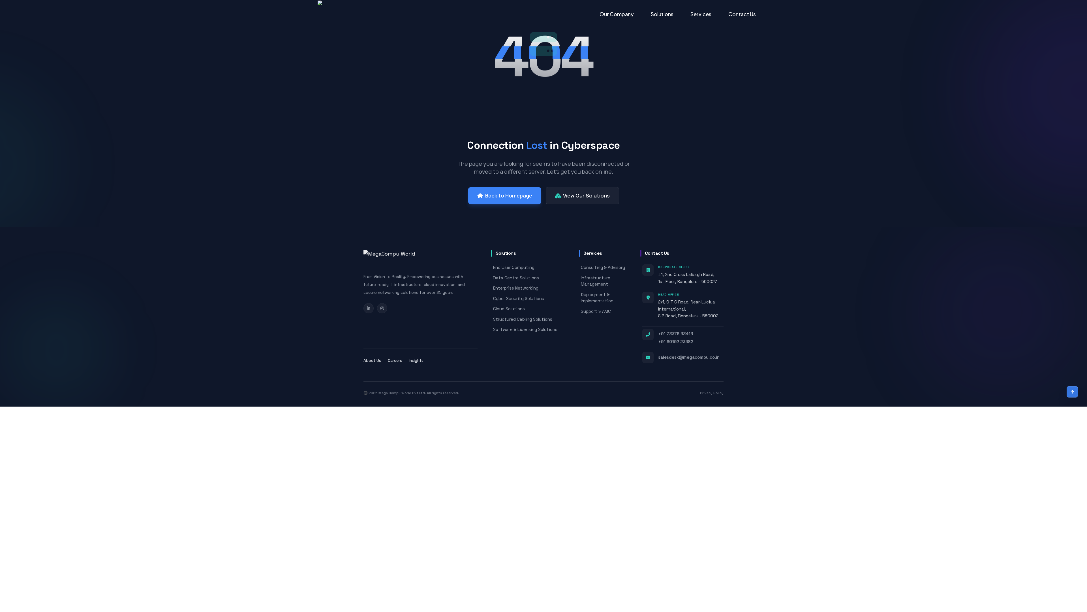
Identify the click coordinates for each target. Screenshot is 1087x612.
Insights (416, 360)
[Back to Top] (1072, 392)
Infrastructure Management (595, 281)
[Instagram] (382, 308)
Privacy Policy (712, 393)
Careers (395, 360)
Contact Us (742, 14)
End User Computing (513, 267)
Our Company (617, 14)
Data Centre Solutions (516, 277)
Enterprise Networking (515, 288)
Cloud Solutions (509, 308)
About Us (372, 360)
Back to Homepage (508, 195)
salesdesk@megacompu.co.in (689, 357)
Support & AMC (596, 311)
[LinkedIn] (368, 308)
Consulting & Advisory (603, 267)
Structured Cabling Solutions (522, 319)
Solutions (662, 14)
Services (700, 14)
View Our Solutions (586, 195)
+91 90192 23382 (675, 341)
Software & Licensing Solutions (525, 329)
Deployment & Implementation (597, 298)
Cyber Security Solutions (518, 298)
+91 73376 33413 (675, 333)
